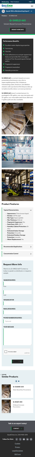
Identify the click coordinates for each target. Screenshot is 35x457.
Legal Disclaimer (17, 451)
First (4, 286)
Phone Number (12, 318)
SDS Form (17, 454)
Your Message (8, 327)
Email (9, 309)
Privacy (17, 447)
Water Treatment (14, 1)
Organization (8, 300)
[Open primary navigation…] (32, 6)
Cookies (17, 443)
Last (4, 295)
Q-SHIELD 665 (13, 16)
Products (4, 16)
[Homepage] (7, 6)
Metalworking (5, 1)
